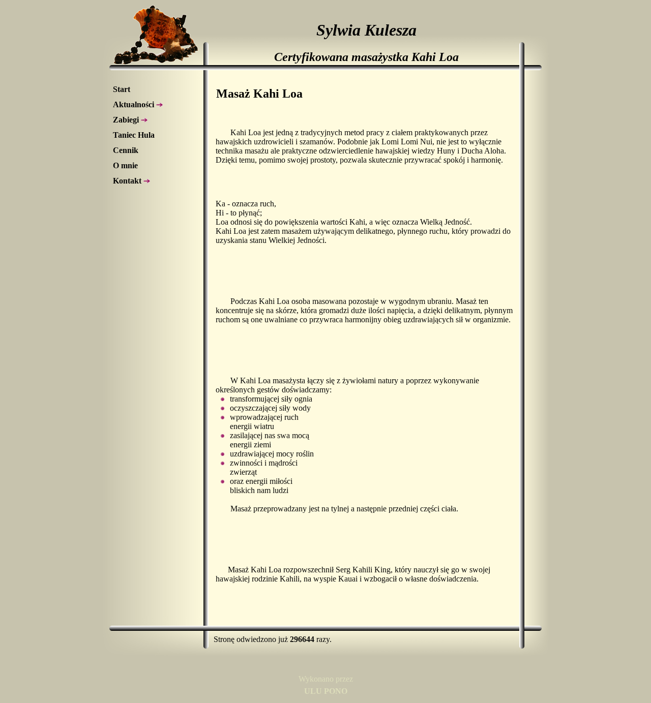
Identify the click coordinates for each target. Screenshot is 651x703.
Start (121, 89)
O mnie (125, 165)
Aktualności (134, 104)
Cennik (125, 150)
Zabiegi (127, 119)
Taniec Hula (134, 135)
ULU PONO (325, 691)
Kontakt (128, 180)
